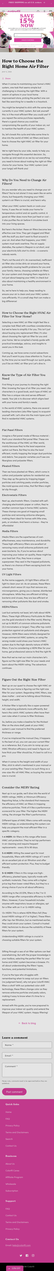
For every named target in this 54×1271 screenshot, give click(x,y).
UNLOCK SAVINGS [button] (27, 40)
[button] (51, 14)
